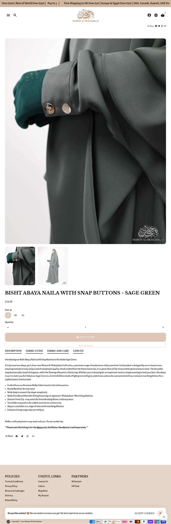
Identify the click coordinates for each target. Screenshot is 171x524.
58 (8, 315)
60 (15, 315)
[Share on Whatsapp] (162, 26)
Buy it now (86, 346)
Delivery (9, 495)
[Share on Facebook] (156, 26)
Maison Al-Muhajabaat (33, 521)
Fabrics (41, 486)
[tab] (13, 352)
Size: (8, 310)
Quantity (9, 322)
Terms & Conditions (14, 481)
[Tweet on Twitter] (159, 26)
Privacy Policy (11, 486)
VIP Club (75, 486)
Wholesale (76, 481)
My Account (43, 495)
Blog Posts (43, 491)
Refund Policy (11, 500)
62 (23, 315)
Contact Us (43, 481)
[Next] (162, 141)
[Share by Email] (165, 26)
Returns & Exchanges (14, 491)
